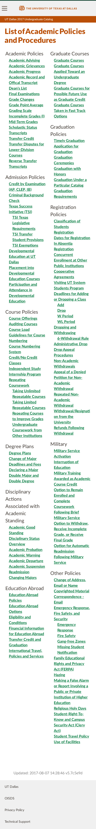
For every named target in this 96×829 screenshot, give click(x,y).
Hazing (59, 675)
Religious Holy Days (70, 708)
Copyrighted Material (71, 591)
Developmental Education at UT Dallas (22, 256)
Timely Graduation (69, 141)
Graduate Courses (69, 60)
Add (60, 305)
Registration (64, 232)
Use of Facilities (67, 742)
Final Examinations (24, 94)
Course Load (19, 330)
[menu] (4, 8)
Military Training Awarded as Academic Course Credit (72, 478)
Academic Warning (24, 555)
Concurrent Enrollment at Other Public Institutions (70, 260)
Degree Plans (20, 453)
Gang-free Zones (71, 641)
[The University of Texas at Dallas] (48, 8)
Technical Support (17, 821)
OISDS (9, 798)
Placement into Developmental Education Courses (24, 273)
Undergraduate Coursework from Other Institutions (27, 430)
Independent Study (25, 369)
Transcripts (18, 133)
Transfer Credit (21, 139)
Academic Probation (25, 550)
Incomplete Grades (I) (27, 116)
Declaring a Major (23, 470)
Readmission (19, 572)
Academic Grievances (27, 66)
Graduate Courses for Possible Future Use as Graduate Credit (72, 94)
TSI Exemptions (25, 245)
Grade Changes (21, 99)
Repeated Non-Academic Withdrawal (66, 400)
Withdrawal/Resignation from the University (72, 416)
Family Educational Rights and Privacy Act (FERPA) (69, 663)
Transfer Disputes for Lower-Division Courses (26, 149)
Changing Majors (23, 578)
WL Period (66, 322)
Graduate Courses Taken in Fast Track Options (70, 110)
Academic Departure (26, 561)
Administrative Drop (70, 344)
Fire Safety (66, 636)
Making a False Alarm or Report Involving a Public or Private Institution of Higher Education (71, 692)
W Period (65, 316)
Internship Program (25, 374)
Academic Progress (25, 72)
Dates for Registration (72, 238)
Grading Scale (20, 111)
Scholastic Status (23, 127)
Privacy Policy (14, 810)
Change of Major (23, 459)
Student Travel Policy (71, 736)
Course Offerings (23, 318)
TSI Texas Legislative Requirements (23, 223)
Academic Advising (24, 60)
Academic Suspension (27, 566)
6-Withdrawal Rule (73, 338)
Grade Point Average (26, 105)
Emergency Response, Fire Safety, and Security (72, 613)
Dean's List (18, 88)
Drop (61, 310)
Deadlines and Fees (25, 464)
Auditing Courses (23, 324)
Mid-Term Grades (23, 122)
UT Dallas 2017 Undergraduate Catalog (29, 19)
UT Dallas (11, 787)
